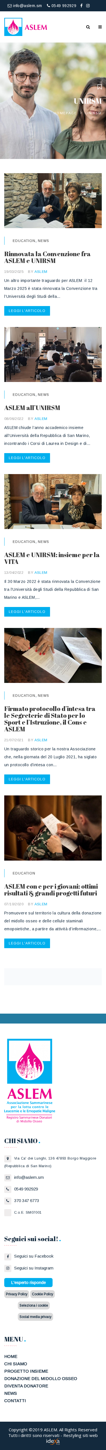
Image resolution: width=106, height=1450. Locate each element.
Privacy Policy (16, 1294)
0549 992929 (63, 5)
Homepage (65, 113)
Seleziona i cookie (34, 1305)
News (43, 241)
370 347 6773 (26, 1200)
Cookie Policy (42, 1294)
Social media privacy (35, 1317)
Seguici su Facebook (33, 1256)
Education (24, 241)
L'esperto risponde (28, 1282)
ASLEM (40, 271)
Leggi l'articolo (27, 311)
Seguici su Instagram (33, 1268)
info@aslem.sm (27, 5)
